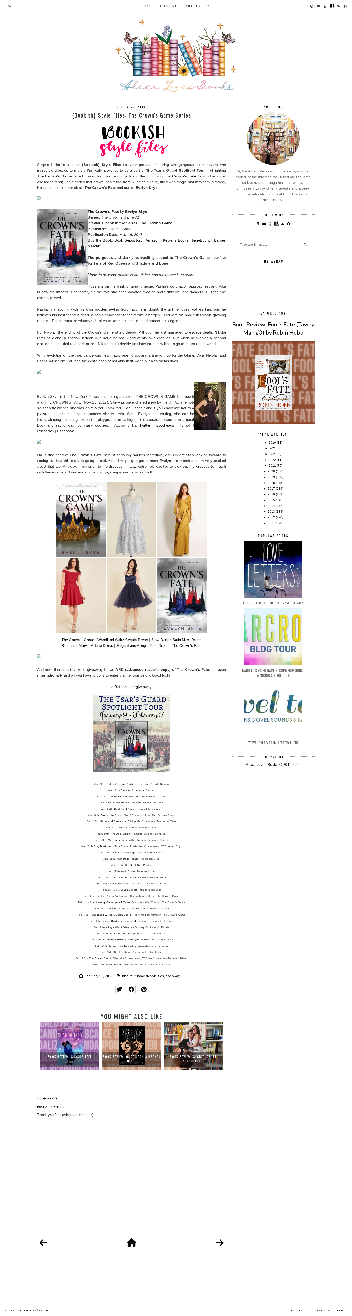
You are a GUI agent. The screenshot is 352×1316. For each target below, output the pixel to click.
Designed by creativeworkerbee (319, 1310)
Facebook (65, 431)
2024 (274, 448)
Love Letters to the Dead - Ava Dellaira (273, 602)
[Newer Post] (43, 1243)
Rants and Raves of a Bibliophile (120, 821)
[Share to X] (119, 989)
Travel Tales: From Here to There (273, 742)
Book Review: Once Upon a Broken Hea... (70, 1058)
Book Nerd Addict (124, 809)
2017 (272, 488)
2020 (272, 471)
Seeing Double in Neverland (119, 921)
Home (146, 6)
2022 (273, 459)
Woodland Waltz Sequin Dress (122, 640)
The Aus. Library (121, 833)
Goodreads (165, 425)
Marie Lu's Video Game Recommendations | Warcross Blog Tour (273, 673)
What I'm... (195, 6)
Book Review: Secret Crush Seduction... (131, 1058)
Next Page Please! (128, 858)
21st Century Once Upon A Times (110, 902)
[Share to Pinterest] (143, 989)
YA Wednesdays (112, 939)
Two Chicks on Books (123, 877)
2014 (272, 505)
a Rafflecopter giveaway (131, 687)
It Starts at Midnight (124, 852)
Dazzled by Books (112, 815)
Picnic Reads (121, 802)
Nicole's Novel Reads (127, 952)
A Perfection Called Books (122, 964)
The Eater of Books (118, 908)
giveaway (173, 976)
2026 (273, 442)
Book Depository (128, 240)
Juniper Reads (117, 946)
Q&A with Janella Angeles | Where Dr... (193, 1058)
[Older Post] (220, 1243)
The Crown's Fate (180, 176)
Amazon (152, 240)
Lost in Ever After (119, 883)
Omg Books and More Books (111, 846)
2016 (272, 494)
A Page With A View (117, 927)
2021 (273, 465)
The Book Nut (133, 865)
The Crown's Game (54, 176)
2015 (272, 500)
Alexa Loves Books (124, 890)
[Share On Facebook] (131, 989)
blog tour (128, 976)
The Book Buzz (128, 827)
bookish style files (150, 976)
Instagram (45, 431)
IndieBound (201, 240)
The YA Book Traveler (121, 796)
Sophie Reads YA (107, 896)
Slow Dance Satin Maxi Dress (176, 640)
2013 (272, 511)
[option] (70, 1045)
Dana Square (118, 933)
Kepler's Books (175, 240)
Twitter (145, 425)
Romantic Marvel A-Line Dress (87, 646)
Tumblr (185, 425)
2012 (272, 517)
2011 (272, 523)
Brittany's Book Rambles (121, 784)
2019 (272, 477)
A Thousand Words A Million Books (110, 914)
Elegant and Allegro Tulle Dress (142, 646)
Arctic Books (128, 871)
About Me (168, 6)
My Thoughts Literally (121, 840)
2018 (272, 482)
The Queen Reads (100, 958)
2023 (274, 454)
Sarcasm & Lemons (132, 790)
